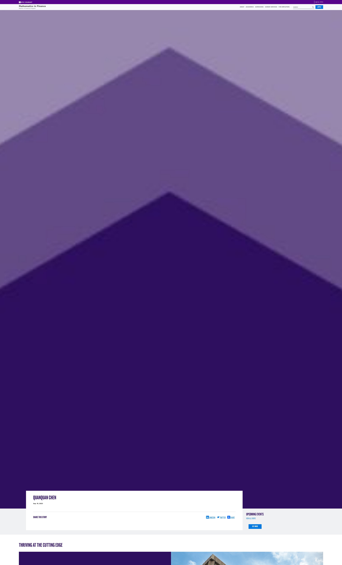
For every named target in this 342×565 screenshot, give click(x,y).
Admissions (259, 7)
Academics (250, 7)
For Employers (284, 7)
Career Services (271, 7)
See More (255, 526)
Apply (319, 7)
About (242, 7)
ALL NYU (320, 2)
